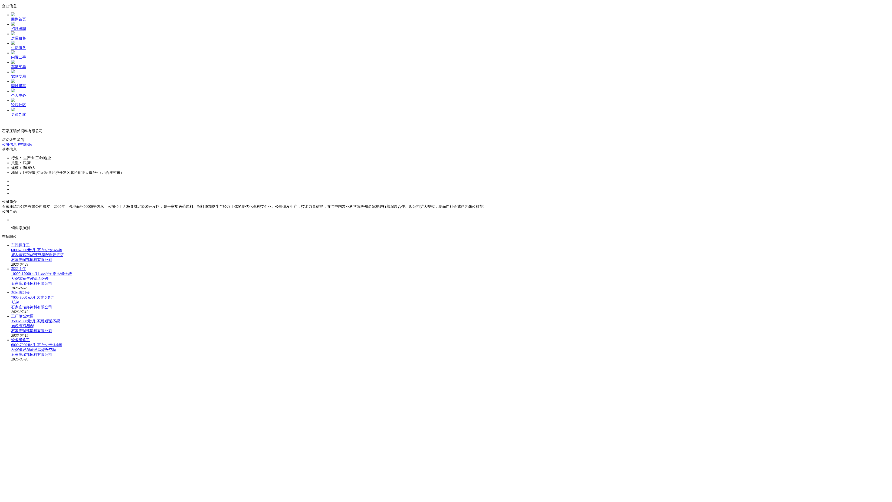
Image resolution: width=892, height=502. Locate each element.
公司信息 (9, 144)
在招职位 (25, 144)
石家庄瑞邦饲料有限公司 (31, 260)
